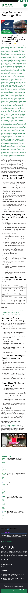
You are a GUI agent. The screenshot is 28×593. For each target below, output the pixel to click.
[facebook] (2, 532)
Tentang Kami (9, 590)
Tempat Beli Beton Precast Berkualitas (12, 314)
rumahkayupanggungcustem (14, 155)
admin (2, 45)
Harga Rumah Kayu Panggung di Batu (13, 61)
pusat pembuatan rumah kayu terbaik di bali (13, 131)
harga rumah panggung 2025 (7, 118)
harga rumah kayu (20, 53)
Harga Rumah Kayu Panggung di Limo (14, 85)
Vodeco (21, 586)
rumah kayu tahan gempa (11, 142)
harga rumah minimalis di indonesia (18, 115)
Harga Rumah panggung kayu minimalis (16, 121)
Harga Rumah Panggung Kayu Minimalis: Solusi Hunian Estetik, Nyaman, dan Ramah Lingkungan (13, 40)
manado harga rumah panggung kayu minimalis (14, 129)
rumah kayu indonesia (9, 136)
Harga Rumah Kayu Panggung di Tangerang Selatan (12, 110)
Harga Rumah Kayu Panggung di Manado (13, 89)
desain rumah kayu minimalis (12, 51)
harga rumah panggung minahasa (8, 123)
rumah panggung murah (6, 152)
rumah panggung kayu (21, 145)
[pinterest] (9, 532)
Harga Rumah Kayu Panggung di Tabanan (15, 108)
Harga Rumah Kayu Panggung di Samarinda (15, 99)
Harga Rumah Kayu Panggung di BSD (14, 66)
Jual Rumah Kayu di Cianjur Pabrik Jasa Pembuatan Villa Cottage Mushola (15, 498)
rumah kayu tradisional (9, 143)
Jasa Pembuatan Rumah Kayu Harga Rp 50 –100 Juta (16, 483)
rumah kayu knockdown (20, 136)
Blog (7, 45)
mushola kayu (4, 130)
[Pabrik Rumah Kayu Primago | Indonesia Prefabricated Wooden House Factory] (9, 529)
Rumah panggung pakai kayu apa (19, 152)
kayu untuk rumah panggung (12, 127)
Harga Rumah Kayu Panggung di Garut (13, 75)
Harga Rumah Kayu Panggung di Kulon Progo (10, 82)
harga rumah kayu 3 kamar (19, 54)
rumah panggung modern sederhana (18, 150)
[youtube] (5, 532)
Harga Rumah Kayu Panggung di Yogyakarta (13, 114)
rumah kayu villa (17, 143)
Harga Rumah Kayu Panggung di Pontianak (13, 95)
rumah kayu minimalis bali (6, 139)
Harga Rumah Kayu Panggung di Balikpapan (10, 58)
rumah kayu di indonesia (17, 133)
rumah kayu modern (17, 139)
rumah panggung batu (11, 145)
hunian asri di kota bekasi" (11, 124)
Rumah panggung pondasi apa (7, 153)
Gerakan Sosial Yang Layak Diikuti (11, 312)
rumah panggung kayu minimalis (8, 146)
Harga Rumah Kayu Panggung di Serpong (14, 104)
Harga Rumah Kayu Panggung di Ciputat (13, 70)
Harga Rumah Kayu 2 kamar (7, 54)
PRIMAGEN (19, 536)
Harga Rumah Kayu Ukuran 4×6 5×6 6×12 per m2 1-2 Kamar (16, 474)
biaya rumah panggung (9, 48)
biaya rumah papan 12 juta (11, 50)
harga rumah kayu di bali (17, 56)
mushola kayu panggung (13, 130)
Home (4, 590)
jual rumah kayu (7, 126)
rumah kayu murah (16, 140)
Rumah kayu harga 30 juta (12, 134)
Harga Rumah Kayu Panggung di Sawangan (10, 101)
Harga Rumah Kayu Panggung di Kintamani (15, 80)
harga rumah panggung (6, 117)
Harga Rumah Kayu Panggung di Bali (18, 57)
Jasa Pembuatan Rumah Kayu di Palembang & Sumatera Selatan (15, 459)
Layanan (15, 590)
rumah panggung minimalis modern (9, 149)
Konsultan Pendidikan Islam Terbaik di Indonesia (14, 310)
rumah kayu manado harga (18, 137)
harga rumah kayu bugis (6, 56)
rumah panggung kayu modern (17, 148)
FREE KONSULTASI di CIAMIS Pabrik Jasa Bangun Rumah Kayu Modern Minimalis (16, 512)
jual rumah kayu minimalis (16, 126)
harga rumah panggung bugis (10, 120)
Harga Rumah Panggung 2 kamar (19, 117)
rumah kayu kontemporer (6, 137)
